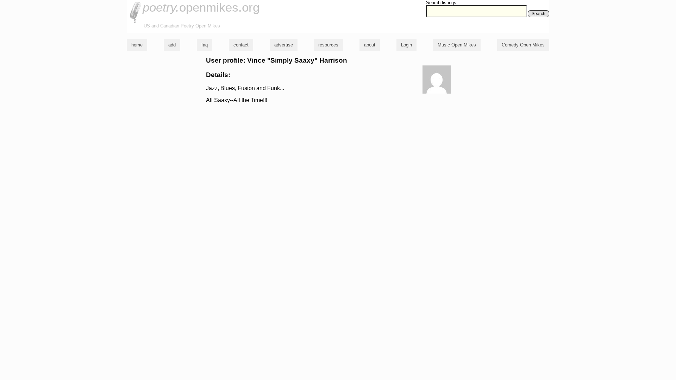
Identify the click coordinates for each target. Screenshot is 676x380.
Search (538, 13)
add (172, 45)
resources (328, 45)
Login (406, 45)
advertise (283, 45)
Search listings (441, 2)
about (369, 45)
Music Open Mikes (457, 45)
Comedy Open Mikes (523, 45)
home (137, 45)
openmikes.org (201, 7)
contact (241, 45)
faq (204, 45)
